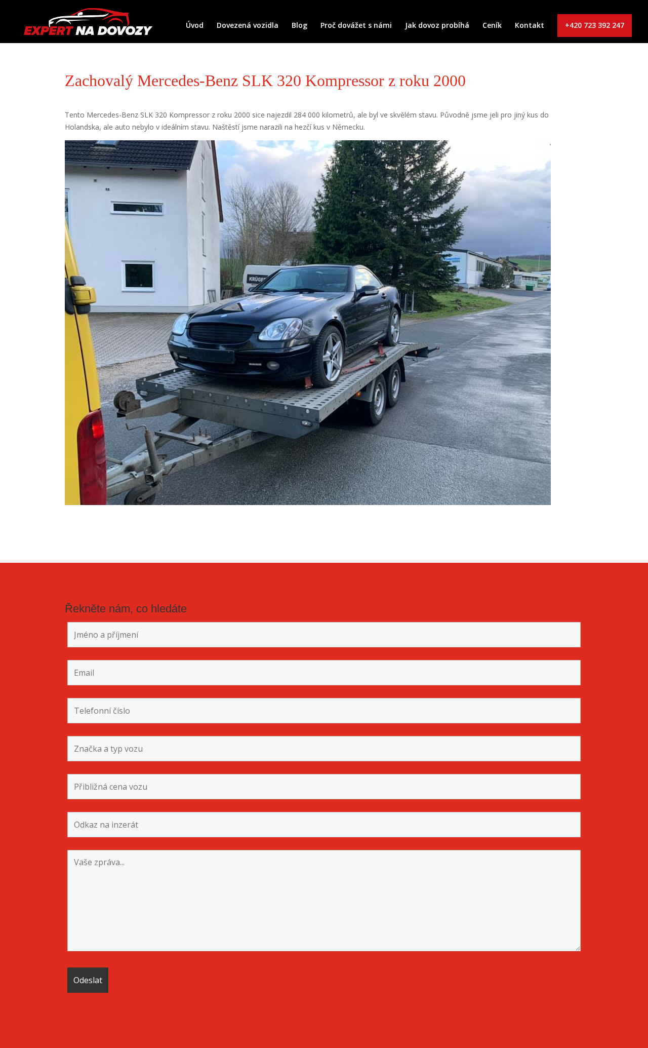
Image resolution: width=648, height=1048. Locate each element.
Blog (299, 26)
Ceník (492, 26)
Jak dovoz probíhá (437, 26)
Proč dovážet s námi (356, 26)
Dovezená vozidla (247, 26)
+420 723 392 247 (594, 25)
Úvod (195, 26)
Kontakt (529, 26)
